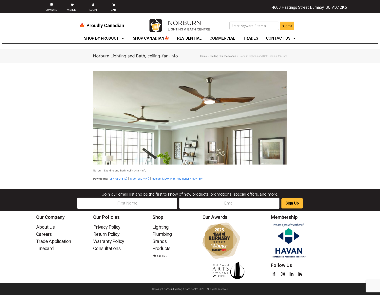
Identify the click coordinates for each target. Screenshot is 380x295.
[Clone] (51, 5)
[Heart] (72, 5)
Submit (287, 26)
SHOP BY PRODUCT (101, 38)
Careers (44, 234)
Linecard (45, 248)
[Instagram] (283, 274)
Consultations (107, 248)
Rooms (159, 255)
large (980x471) (139, 178)
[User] (93, 5)
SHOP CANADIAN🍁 (151, 38)
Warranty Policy (108, 241)
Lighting (160, 227)
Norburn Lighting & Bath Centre (181, 288)
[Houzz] (300, 274)
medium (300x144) (163, 178)
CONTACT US (278, 38)
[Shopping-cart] (114, 5)
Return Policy (106, 234)
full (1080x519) (118, 178)
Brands (159, 241)
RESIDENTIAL (189, 38)
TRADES (250, 38)
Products (161, 248)
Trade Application (53, 241)
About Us (45, 227)
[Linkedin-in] (291, 274)
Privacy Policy (106, 227)
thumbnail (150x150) (190, 178)
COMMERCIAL (222, 38)
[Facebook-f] (274, 274)
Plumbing (162, 234)
